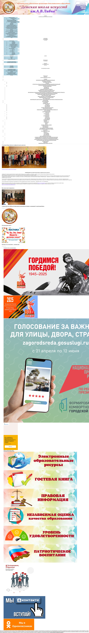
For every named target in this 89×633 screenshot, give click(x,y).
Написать (10, 446)
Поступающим (45, 39)
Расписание (13, 43)
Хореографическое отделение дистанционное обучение (46, 139)
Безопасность (45, 126)
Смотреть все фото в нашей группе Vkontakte (9, 169)
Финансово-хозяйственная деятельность (12, 31)
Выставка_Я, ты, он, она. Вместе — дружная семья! (10, 244)
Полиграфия (11, 56)
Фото (11, 58)
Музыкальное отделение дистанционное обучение (46, 138)
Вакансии (45, 76)
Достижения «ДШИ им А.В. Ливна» (11, 62)
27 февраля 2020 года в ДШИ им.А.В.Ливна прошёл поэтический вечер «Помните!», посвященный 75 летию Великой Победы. (23, 206)
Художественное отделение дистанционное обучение (46, 137)
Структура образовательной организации (13, 21)
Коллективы (45, 38)
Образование (46, 88)
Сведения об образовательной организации (45, 16)
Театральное (46, 113)
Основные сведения (12, 17)
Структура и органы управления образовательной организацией (46, 84)
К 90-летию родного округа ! (6, 225)
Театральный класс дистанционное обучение (46, 140)
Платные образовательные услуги (11, 26)
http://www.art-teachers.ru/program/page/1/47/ (8, 184)
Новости (45, 132)
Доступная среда (46, 98)
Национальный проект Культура (45, 77)
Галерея (45, 120)
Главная (45, 79)
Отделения (45, 102)
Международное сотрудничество (46, 97)
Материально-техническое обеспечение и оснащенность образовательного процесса (11, 28)
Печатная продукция (47, 108)
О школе (47, 83)
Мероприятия (46, 119)
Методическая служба (11, 32)
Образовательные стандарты (46, 89)
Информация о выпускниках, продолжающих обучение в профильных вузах (11, 37)
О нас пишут (46, 133)
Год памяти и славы (45, 64)
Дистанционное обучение (45, 68)
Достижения (13, 42)
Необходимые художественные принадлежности (47, 109)
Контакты (45, 63)
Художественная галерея (46, 124)
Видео (11, 57)
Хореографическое (11, 48)
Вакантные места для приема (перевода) (11, 33)
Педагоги (13, 41)
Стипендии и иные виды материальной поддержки (46, 93)
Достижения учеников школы (11, 61)
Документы (11, 23)
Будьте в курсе (12, 67)
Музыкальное (12, 51)
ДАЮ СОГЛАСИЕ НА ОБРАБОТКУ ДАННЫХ (56, 632)
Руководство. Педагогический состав (46, 90)
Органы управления (13, 22)
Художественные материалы (47, 107)
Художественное (46, 103)
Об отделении (13, 47)
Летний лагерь (45, 141)
